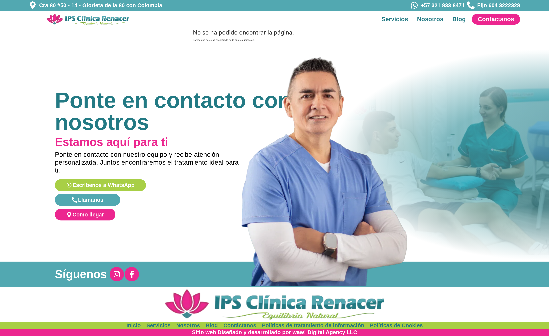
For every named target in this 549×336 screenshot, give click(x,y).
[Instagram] (117, 274)
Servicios (394, 19)
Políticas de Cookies (396, 325)
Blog (459, 19)
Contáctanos (239, 325)
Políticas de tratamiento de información (313, 325)
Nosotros (430, 19)
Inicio (133, 325)
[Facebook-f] (132, 274)
